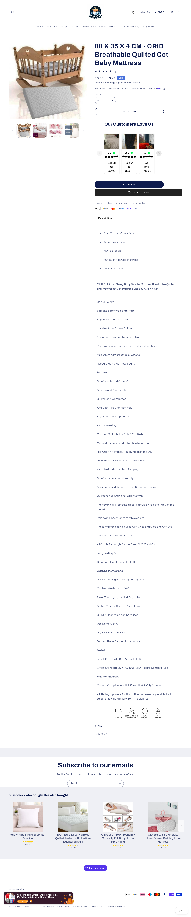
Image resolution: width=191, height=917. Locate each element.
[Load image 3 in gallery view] (56, 130)
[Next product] (181, 826)
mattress (129, 311)
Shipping (114, 83)
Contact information (116, 906)
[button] (12, 12)
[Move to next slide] (158, 153)
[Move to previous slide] (99, 153)
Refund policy (47, 906)
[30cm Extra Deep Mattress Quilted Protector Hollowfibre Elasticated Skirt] (73, 817)
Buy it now (129, 184)
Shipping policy (97, 906)
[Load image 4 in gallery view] (72, 130)
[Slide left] (12, 130)
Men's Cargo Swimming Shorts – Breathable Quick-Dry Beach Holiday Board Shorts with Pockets (36, 897)
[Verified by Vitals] (31, 901)
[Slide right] (83, 130)
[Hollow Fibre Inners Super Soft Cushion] (28, 817)
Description (105, 218)
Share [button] (101, 726)
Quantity (99, 94)
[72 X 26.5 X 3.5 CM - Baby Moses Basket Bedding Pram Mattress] (163, 817)
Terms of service (79, 906)
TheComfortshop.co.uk (27, 906)
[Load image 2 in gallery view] (40, 130)
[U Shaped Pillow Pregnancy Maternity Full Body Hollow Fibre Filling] (118, 817)
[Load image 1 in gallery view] (24, 130)
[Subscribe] (120, 783)
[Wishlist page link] (133, 12)
